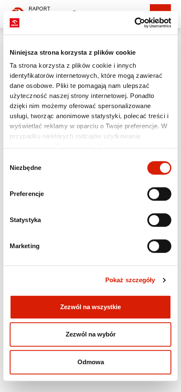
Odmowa (90, 362)
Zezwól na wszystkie (90, 306)
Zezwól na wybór (91, 334)
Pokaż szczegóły (130, 279)
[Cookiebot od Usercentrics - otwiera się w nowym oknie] (134, 22)
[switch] (159, 194)
